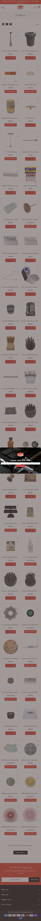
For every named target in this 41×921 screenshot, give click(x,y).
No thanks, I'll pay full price (20, 468)
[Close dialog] (40, 448)
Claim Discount (20, 465)
